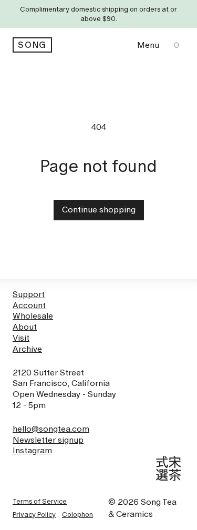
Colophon (77, 514)
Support (29, 294)
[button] (148, 45)
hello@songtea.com (51, 428)
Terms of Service (40, 501)
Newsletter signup (48, 439)
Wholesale (33, 315)
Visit (21, 337)
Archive (27, 348)
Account (29, 305)
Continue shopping (99, 209)
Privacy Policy (34, 514)
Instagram (32, 450)
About (25, 326)
